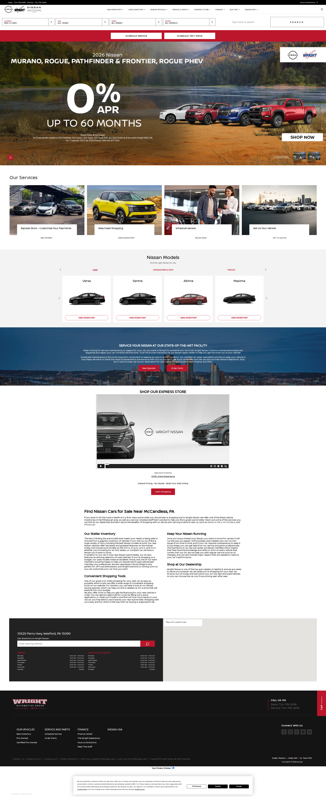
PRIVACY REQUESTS (69, 759)
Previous (300, 157)
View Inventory (203, 238)
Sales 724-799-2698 (284, 704)
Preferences (196, 786)
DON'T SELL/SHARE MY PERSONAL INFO (98, 759)
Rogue (134, 547)
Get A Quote (47, 238)
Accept (239, 786)
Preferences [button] (139, 789)
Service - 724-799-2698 (36, 2)
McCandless (229, 522)
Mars (219, 522)
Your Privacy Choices (161, 768)
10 (318, 103)
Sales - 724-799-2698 (17, 2)
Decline (218, 786)
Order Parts (177, 368)
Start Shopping (163, 491)
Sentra (142, 547)
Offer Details (282, 157)
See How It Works (163, 472)
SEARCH (297, 22)
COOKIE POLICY (51, 759)
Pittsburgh (89, 524)
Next (313, 157)
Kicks (153, 547)
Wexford (212, 522)
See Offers (124, 238)
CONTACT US (18, 759)
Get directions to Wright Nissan (33, 638)
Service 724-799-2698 (285, 707)
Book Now (278, 238)
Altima (127, 547)
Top (321, 707)
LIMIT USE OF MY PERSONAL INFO (132, 759)
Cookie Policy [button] (82, 789)
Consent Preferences (292, 761)
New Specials (148, 368)
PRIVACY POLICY (34, 759)
